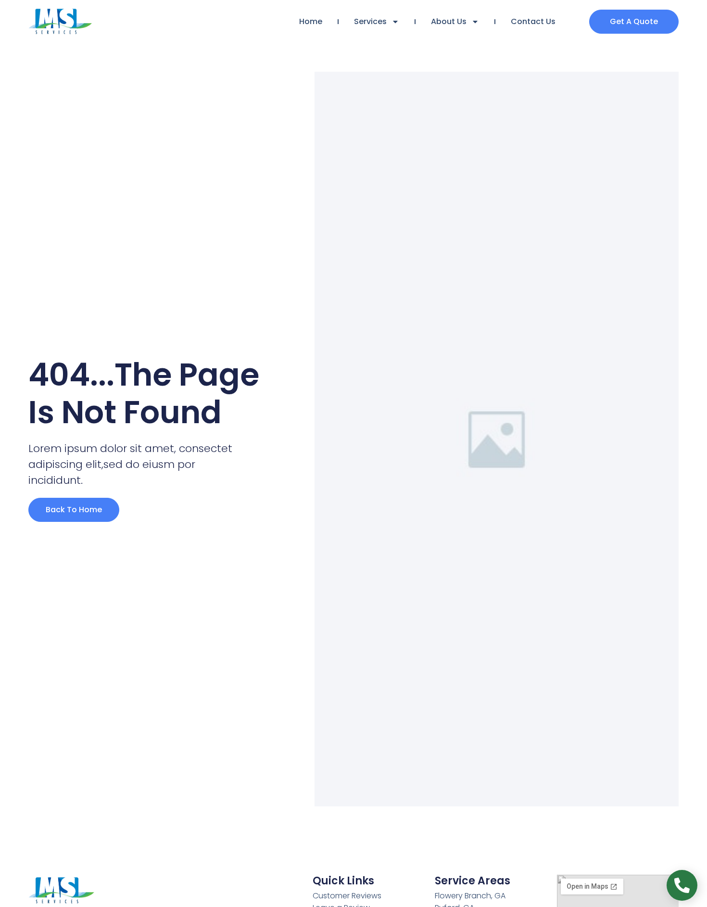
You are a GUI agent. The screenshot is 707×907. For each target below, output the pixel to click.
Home (310, 21)
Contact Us (533, 21)
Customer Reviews (347, 895)
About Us (449, 21)
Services (370, 21)
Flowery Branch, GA (470, 895)
